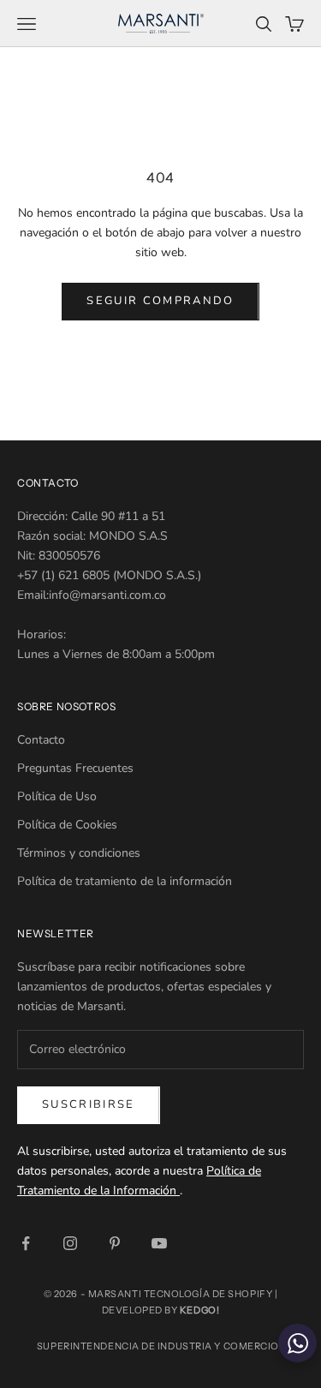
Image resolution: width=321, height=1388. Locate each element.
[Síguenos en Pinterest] (114, 1243)
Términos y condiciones (78, 853)
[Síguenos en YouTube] (159, 1243)
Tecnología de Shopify (208, 1294)
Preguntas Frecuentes (75, 768)
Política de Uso (57, 796)
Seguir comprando (160, 300)
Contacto (41, 740)
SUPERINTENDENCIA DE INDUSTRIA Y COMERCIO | (160, 1346)
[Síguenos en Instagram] (70, 1243)
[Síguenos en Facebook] (25, 1243)
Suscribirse (88, 1104)
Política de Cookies (67, 825)
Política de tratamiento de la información (124, 881)
